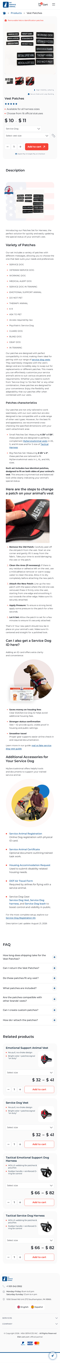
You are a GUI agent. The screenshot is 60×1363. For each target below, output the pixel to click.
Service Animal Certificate (24, 849)
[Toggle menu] (53, 4)
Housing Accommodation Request (29, 865)
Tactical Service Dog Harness (25, 1215)
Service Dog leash (35, 903)
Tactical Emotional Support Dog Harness (27, 1159)
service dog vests (41, 359)
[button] (53, 136)
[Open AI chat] (53, 1355)
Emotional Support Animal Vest (27, 1047)
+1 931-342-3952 (14, 1286)
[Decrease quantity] (7, 147)
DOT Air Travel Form (21, 881)
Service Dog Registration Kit (21, 918)
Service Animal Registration (25, 833)
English (25, 1307)
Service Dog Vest (19, 900)
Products (16, 13)
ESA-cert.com (23, 1337)
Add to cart (39, 1089)
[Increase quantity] (20, 147)
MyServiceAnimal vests (35, 441)
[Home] (4, 13)
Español (39, 1307)
